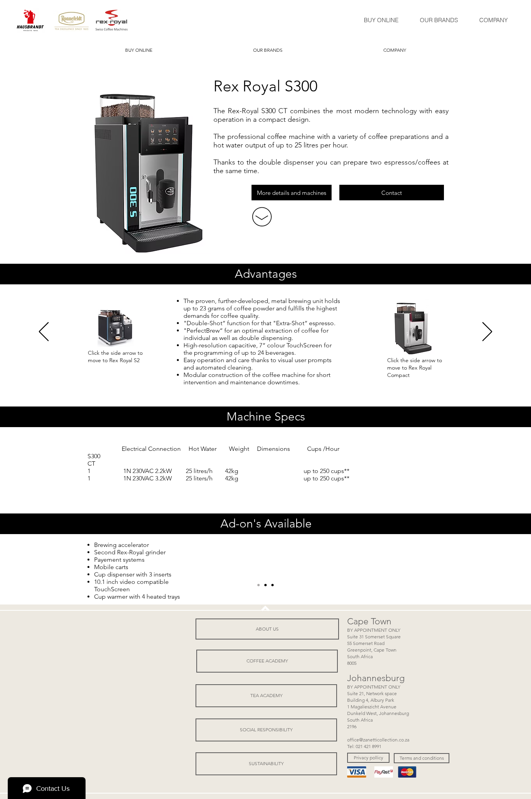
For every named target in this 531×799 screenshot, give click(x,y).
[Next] (487, 332)
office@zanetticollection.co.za (378, 740)
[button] (368, 758)
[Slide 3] (265, 585)
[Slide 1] (258, 585)
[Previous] (44, 332)
